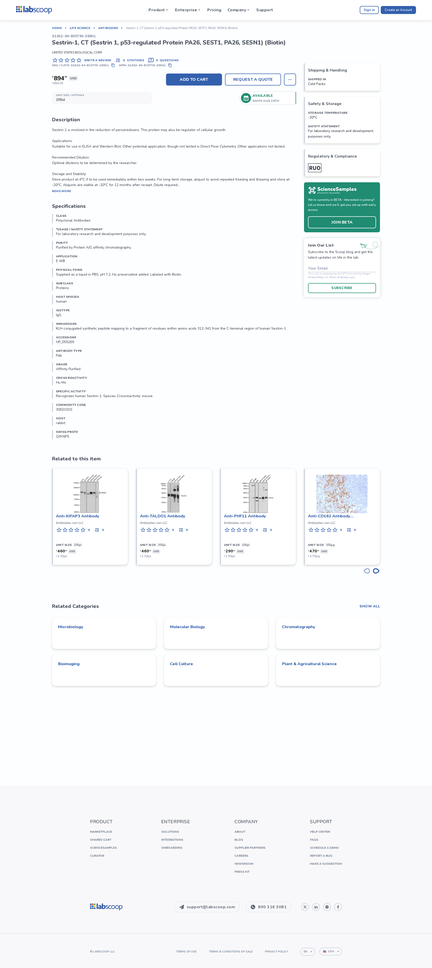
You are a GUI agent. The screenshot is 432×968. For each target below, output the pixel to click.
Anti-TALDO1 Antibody (162, 516)
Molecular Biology (187, 627)
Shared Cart (100, 840)
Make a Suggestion (326, 864)
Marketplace (101, 832)
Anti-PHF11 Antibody (245, 516)
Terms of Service (338, 277)
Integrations (172, 840)
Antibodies (108, 28)
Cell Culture (181, 664)
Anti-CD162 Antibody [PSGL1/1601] (329, 516)
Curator (97, 856)
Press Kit (242, 872)
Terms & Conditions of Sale (230, 951)
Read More (61, 191)
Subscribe (342, 288)
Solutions (170, 832)
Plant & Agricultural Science (309, 664)
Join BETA (342, 222)
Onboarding (171, 848)
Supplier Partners (250, 848)
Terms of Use (186, 951)
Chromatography (298, 627)
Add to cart (194, 79)
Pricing (214, 10)
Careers (241, 856)
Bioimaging (69, 664)
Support (264, 10)
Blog (238, 840)
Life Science (80, 28)
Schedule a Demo (324, 848)
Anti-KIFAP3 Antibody (77, 516)
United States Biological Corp (77, 53)
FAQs (314, 840)
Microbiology (70, 627)
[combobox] (307, 952)
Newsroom (243, 864)
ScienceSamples (103, 848)
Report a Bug (321, 856)
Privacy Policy (315, 277)
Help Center (320, 832)
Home (57, 28)
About (239, 832)
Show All (370, 606)
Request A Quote (253, 79)
